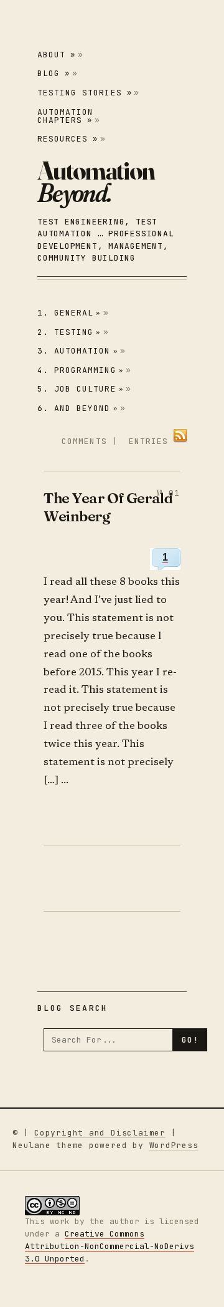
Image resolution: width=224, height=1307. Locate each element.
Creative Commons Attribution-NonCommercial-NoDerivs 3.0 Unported (109, 1246)
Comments (84, 441)
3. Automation (77, 350)
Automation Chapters (65, 116)
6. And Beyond (77, 408)
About (56, 54)
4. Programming (80, 370)
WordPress (173, 1145)
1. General (69, 312)
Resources (67, 138)
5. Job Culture (80, 388)
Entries (148, 441)
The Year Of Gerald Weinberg (108, 506)
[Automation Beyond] (95, 181)
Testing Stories (84, 92)
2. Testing (69, 332)
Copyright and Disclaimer (100, 1132)
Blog (53, 73)
